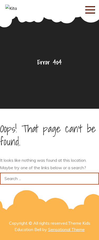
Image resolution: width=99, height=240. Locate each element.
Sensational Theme (66, 229)
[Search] (93, 179)
